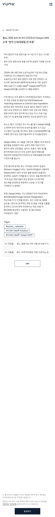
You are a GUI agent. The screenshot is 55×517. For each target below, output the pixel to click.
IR (13, 12)
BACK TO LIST (12, 30)
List (27, 263)
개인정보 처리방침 (9, 504)
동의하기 (27, 511)
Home (5, 12)
